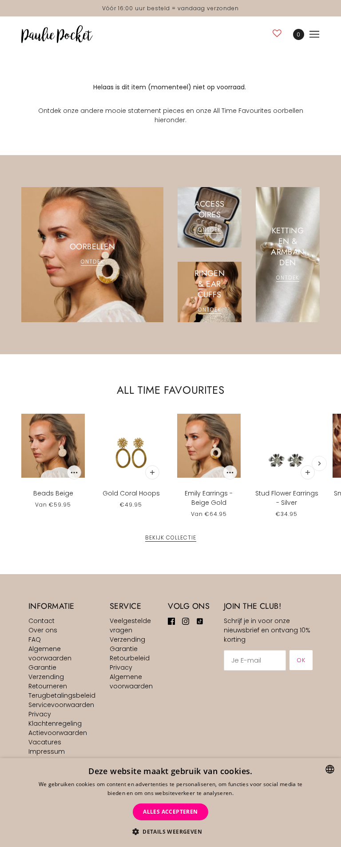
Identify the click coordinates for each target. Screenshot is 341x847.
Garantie (42, 667)
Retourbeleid (130, 658)
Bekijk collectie (170, 538)
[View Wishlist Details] (277, 33)
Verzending (46, 676)
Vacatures (44, 742)
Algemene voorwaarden (49, 653)
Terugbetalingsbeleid (61, 695)
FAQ (34, 639)
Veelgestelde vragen (130, 625)
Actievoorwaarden (57, 732)
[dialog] (170, 802)
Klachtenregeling (55, 723)
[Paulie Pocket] (57, 34)
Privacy (39, 714)
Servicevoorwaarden (61, 704)
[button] (170, 831)
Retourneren (47, 686)
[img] (171, 621)
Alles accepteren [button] (170, 811)
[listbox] (329, 769)
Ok (301, 660)
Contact (41, 620)
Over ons (42, 630)
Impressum (46, 751)
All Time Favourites (170, 390)
